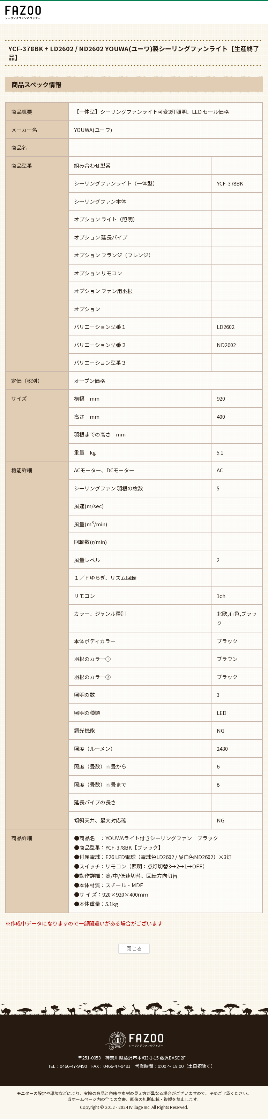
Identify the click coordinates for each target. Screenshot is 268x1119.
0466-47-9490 (73, 1066)
